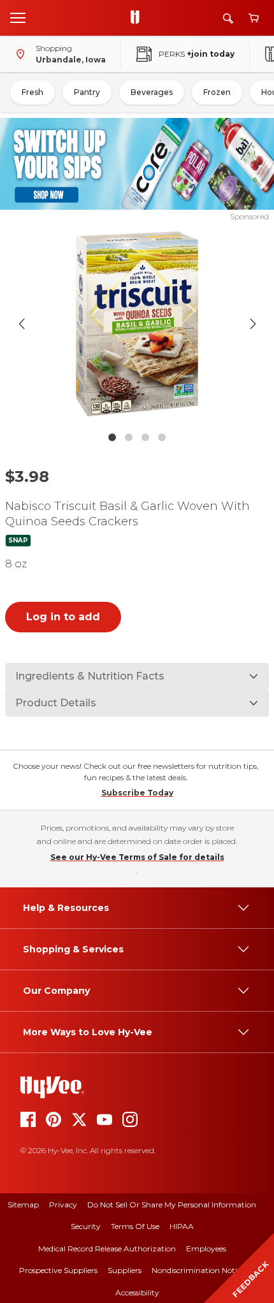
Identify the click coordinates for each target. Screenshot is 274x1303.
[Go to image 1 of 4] (112, 437)
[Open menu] (17, 17)
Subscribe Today (137, 792)
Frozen (217, 92)
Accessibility (137, 1292)
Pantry (87, 92)
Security (86, 1226)
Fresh (32, 92)
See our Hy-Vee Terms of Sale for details (137, 857)
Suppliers (124, 1270)
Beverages (152, 92)
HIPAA (181, 1226)
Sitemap (23, 1204)
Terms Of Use (135, 1226)
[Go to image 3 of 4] (145, 437)
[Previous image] (21, 323)
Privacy (63, 1204)
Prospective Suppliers (58, 1270)
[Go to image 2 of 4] (128, 437)
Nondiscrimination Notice (198, 1270)
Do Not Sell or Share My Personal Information (171, 1204)
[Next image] (253, 323)
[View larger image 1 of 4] (137, 323)
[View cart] (253, 18)
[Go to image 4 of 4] (162, 437)
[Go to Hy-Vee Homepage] (138, 17)
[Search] (228, 18)
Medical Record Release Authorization (107, 1248)
